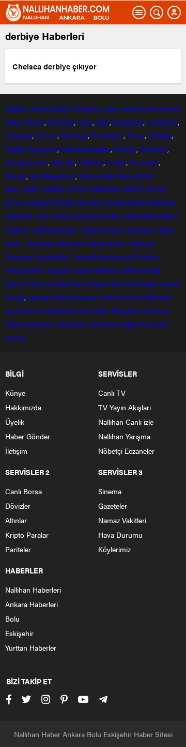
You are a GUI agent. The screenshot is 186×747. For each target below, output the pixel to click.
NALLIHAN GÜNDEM (69, 216)
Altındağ (61, 122)
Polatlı (116, 162)
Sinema (109, 491)
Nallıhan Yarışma (124, 436)
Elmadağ (73, 135)
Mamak (63, 162)
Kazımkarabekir (54, 310)
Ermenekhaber (149, 297)
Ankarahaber (160, 108)
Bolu (63, 108)
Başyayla (126, 310)
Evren (136, 135)
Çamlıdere (162, 122)
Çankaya (18, 135)
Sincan (15, 175)
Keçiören (153, 148)
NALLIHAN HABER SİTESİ (46, 189)
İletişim (16, 451)
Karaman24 (117, 256)
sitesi (13, 122)
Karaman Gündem (56, 243)
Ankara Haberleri (31, 604)
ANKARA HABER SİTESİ (128, 189)
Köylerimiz (114, 549)
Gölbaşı (160, 135)
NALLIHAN (134, 175)
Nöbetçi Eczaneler (126, 451)
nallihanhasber (56, 229)
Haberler (142, 243)
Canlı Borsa (23, 491)
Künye (15, 392)
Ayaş (85, 122)
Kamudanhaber (134, 283)
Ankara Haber (103, 229)
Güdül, (15, 148)
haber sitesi (120, 108)
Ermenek (111, 297)
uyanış (38, 297)
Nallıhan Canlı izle (125, 421)
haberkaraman (73, 297)
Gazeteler (112, 505)
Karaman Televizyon (55, 324)
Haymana (42, 148)
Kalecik (125, 148)
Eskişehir (86, 108)
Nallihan (17, 229)
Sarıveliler (95, 310)
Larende (84, 256)
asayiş (14, 297)
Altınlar (16, 520)
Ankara (43, 108)
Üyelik (14, 421)
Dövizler (17, 505)
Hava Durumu (120, 534)
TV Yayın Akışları (124, 407)
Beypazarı (128, 122)
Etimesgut (107, 135)
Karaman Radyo (114, 324)
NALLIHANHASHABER (141, 216)
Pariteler (18, 549)
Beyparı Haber (69, 270)
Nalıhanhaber (141, 270)
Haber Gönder (27, 436)
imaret (170, 283)
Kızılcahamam (26, 162)
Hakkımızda (23, 407)
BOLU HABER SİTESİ (39, 202)
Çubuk (46, 135)
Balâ (103, 122)
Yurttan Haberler (30, 647)
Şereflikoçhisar (52, 175)
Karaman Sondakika (37, 256)
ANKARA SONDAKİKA (110, 202)
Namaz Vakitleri (122, 520)
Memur (16, 283)
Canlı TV (112, 392)
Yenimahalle (97, 175)
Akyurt (33, 122)
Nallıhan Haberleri (33, 589)
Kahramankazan (85, 148)
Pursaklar (144, 162)
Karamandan (107, 243)
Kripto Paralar (27, 534)
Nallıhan (17, 108)
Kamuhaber (90, 283)
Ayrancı (16, 310)
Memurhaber (49, 283)
